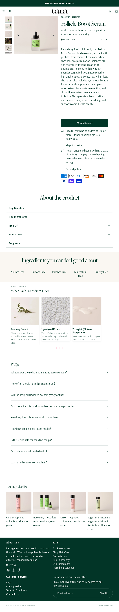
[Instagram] (13, 570)
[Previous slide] (17, 35)
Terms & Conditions (16, 590)
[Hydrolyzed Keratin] (56, 319)
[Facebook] (8, 570)
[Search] (10, 11)
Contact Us (12, 594)
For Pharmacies (61, 548)
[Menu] (3, 11)
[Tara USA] (59, 11)
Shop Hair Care (61, 552)
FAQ (8, 582)
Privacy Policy (13, 586)
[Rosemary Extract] (25, 321)
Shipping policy (74, 145)
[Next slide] (54, 35)
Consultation (60, 556)
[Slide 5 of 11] (8, 48)
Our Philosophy (61, 560)
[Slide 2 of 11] (8, 27)
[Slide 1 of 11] (8, 19)
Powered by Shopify (27, 605)
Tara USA (15, 605)
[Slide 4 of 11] (8, 41)
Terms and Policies (106, 605)
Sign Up (104, 593)
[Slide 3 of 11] (8, 34)
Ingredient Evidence (63, 567)
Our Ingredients (61, 564)
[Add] (26, 509)
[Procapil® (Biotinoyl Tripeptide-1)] (87, 319)
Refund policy (73, 169)
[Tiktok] (19, 570)
